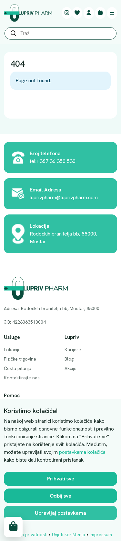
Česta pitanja (17, 368)
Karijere (73, 349)
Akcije (70, 368)
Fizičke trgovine (20, 359)
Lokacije (12, 349)
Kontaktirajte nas (22, 378)
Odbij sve (60, 495)
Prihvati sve (60, 478)
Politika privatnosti (28, 534)
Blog (69, 359)
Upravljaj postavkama (60, 513)
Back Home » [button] (30, 104)
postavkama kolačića (82, 452)
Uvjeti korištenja (68, 534)
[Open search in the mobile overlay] (60, 35)
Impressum (101, 534)
